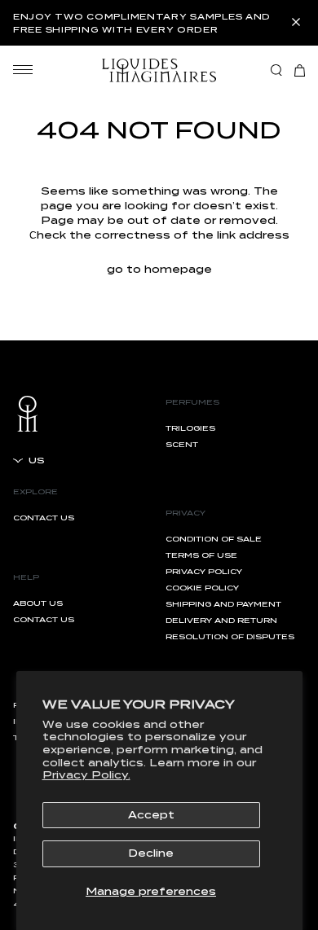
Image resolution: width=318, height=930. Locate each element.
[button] (299, 70)
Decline (151, 853)
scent (182, 444)
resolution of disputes (230, 636)
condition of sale (214, 538)
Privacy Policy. (86, 775)
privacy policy (204, 571)
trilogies (190, 428)
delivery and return (221, 620)
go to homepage (159, 269)
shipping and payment (223, 604)
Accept (151, 815)
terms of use (201, 555)
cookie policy (202, 587)
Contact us (43, 517)
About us (38, 603)
